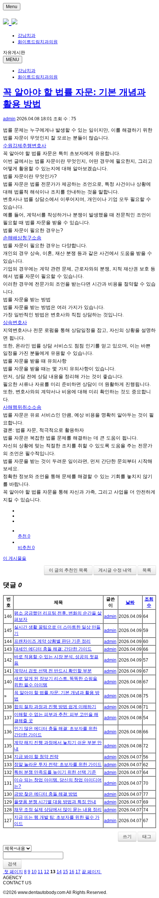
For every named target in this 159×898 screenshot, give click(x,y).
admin (9, 118)
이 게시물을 (14, 558)
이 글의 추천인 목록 (68, 570)
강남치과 (26, 35)
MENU (12, 59)
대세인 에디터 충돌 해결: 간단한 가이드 (53, 649)
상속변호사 (15, 322)
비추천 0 (26, 547)
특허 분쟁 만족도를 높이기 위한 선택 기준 (55, 772)
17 (78, 871)
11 (40, 871)
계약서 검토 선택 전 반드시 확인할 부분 (53, 670)
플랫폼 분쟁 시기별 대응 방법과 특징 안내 (55, 801)
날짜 (130, 602)
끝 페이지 (92, 871)
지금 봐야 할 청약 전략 (36, 756)
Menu (11, 6)
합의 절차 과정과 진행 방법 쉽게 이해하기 (55, 706)
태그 (146, 836)
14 (59, 871)
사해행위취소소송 (22, 407)
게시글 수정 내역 (115, 570)
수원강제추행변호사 (24, 145)
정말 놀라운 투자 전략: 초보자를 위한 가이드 (58, 764)
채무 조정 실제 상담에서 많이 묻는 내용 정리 (58, 809)
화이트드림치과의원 (38, 41)
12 (46, 871)
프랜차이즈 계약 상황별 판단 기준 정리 (52, 641)
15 (65, 871)
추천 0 (24, 536)
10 (34, 871)
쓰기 (127, 836)
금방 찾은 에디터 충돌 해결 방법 (45, 794)
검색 (12, 864)
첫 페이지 (13, 871)
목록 (146, 570)
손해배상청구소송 (22, 238)
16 (71, 871)
